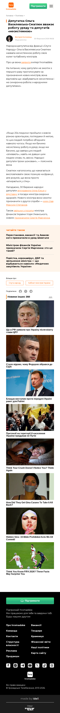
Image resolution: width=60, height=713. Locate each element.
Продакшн (12, 656)
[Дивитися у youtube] (30, 665)
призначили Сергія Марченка (32, 218)
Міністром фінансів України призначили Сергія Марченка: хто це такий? (29, 248)
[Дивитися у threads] (52, 665)
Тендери (36, 630)
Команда (11, 630)
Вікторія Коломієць (23, 37)
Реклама (11, 650)
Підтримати (38, 6)
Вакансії (36, 625)
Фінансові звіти (41, 642)
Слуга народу (15, 283)
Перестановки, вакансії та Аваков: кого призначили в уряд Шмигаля (27, 236)
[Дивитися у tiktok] (44, 665)
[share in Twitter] (25, 291)
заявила (26, 62)
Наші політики (40, 647)
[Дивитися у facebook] (8, 665)
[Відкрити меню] (51, 6)
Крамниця (37, 636)
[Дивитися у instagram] (15, 665)
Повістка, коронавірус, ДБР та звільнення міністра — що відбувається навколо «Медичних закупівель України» (27, 262)
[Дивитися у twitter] (37, 665)
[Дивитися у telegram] (23, 665)
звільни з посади (24, 210)
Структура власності (12, 644)
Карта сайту (38, 653)
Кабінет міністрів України (39, 283)
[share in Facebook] (20, 291)
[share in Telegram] (31, 291)
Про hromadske (15, 625)
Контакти (12, 636)
